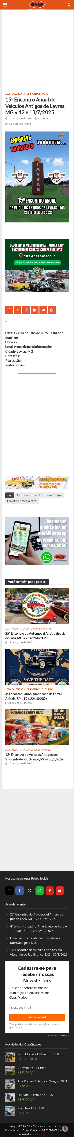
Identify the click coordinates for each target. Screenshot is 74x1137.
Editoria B (43, 118)
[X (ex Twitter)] (29, 890)
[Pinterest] (50, 890)
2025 (8, 93)
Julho (45, 93)
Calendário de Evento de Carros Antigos (39, 495)
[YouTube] (60, 890)
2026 (8, 689)
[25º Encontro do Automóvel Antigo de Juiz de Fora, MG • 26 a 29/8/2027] (37, 606)
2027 (8, 628)
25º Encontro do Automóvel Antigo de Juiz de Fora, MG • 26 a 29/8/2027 (35, 635)
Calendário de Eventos (26, 93)
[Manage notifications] (65, 1129)
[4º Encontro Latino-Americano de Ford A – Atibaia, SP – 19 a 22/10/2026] (37, 666)
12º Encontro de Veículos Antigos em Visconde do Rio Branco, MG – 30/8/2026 (34, 757)
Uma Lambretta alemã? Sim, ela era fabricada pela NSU (35, 940)
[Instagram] (9, 890)
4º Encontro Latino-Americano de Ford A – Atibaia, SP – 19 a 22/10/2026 (35, 696)
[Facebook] (19, 890)
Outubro (47, 689)
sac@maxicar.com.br (42, 1134)
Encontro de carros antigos (22, 501)
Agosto (16, 628)
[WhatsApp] (39, 890)
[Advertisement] (37, 50)
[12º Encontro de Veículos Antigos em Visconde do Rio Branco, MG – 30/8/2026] (37, 727)
